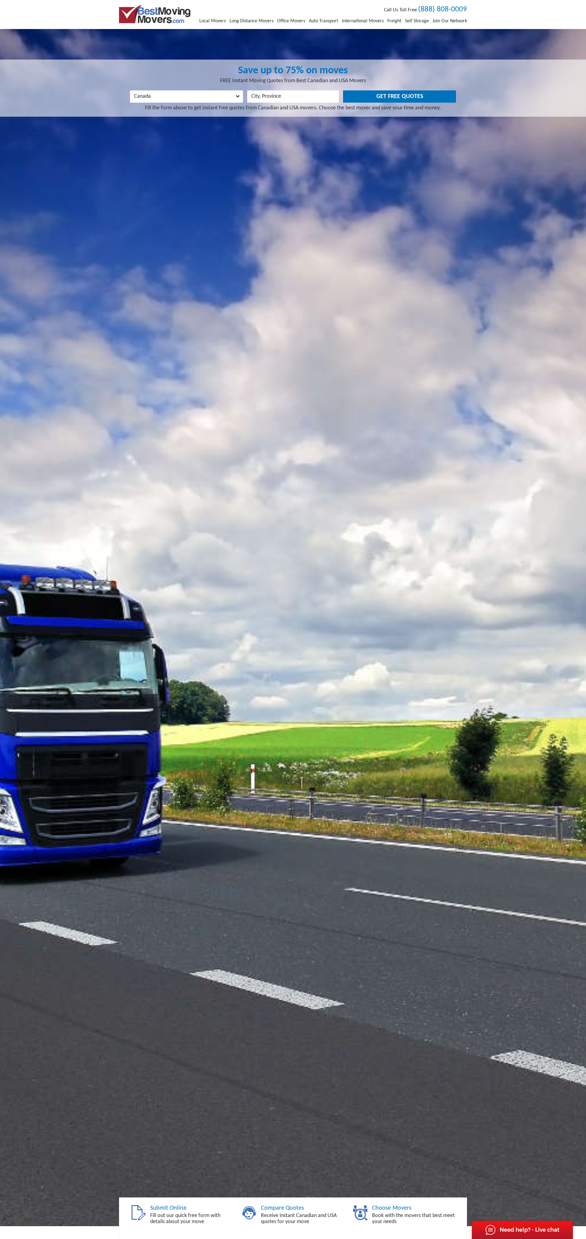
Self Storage (417, 21)
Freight (394, 21)
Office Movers (291, 21)
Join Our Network (449, 21)
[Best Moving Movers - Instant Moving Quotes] (154, 14)
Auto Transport (323, 21)
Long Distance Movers (251, 21)
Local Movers (212, 21)
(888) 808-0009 (442, 9)
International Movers (363, 21)
